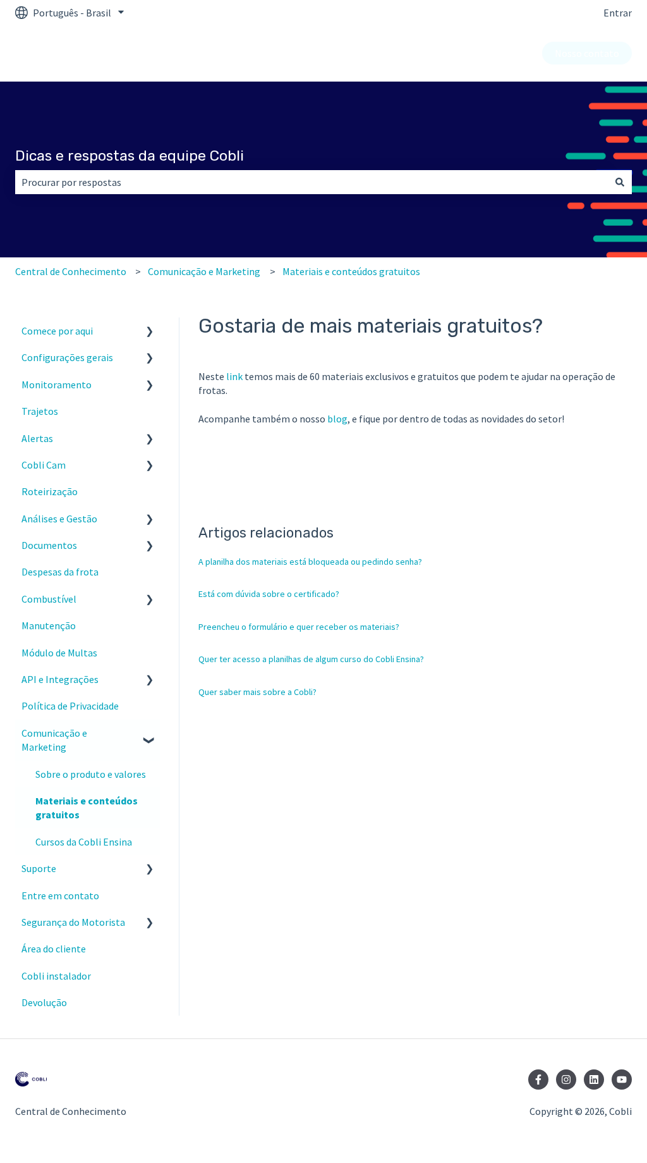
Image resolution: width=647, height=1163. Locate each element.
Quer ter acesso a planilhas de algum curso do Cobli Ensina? (311, 659)
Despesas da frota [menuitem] (60, 571)
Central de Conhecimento (70, 271)
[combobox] (311, 182)
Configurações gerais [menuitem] (67, 357)
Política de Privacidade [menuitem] (70, 705)
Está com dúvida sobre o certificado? (268, 594)
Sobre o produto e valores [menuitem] (90, 774)
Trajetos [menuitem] (39, 411)
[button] (150, 332)
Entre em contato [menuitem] (60, 895)
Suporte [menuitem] (38, 868)
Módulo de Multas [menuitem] (59, 652)
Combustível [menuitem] (48, 599)
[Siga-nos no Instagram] (566, 1079)
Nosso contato (587, 53)
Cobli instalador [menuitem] (56, 975)
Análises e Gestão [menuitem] (59, 518)
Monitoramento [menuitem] (56, 384)
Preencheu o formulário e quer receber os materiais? (298, 626)
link (234, 376)
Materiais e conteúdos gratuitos (351, 271)
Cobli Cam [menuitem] (43, 464)
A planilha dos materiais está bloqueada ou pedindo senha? (310, 561)
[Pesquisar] (620, 182)
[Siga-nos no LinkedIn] (594, 1079)
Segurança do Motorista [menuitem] (73, 922)
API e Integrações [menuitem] (60, 679)
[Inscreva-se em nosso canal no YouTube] (622, 1079)
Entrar (617, 12)
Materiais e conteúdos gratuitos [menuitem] (86, 807)
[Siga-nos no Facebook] (538, 1079)
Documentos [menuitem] (49, 545)
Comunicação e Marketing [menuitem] (54, 740)
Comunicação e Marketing (204, 271)
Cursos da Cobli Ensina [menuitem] (83, 841)
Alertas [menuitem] (37, 438)
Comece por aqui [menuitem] (57, 330)
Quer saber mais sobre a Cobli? (257, 692)
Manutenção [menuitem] (48, 625)
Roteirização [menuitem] (49, 491)
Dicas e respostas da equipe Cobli (129, 155)
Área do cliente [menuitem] (53, 948)
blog (337, 418)
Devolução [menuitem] (44, 1002)
